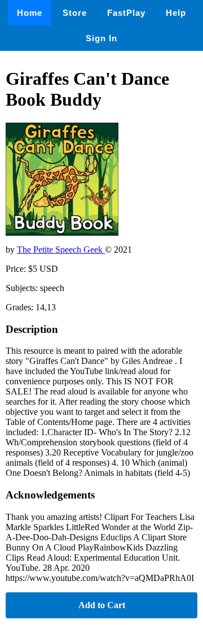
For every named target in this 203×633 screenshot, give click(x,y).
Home (29, 13)
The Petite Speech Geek (61, 249)
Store (75, 13)
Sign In (101, 38)
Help (176, 13)
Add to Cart (101, 605)
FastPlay (126, 13)
